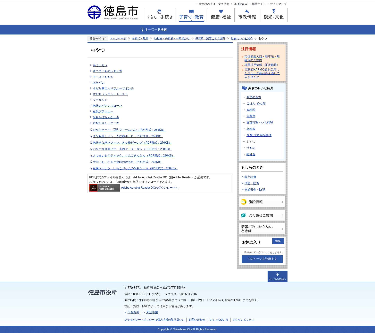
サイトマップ (278, 3)
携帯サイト (259, 3)
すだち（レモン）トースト (110, 94)
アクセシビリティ (243, 319)
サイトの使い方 (218, 319)
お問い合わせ (197, 319)
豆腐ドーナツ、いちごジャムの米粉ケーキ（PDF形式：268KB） (135, 168)
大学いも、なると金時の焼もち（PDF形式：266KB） (128, 161)
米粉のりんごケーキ (106, 123)
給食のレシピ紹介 (242, 38)
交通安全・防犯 (255, 189)
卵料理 (250, 129)
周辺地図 (152, 312)
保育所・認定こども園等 (210, 38)
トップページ (118, 38)
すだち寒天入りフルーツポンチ (113, 88)
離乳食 (250, 154)
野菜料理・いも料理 (259, 122)
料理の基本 (253, 97)
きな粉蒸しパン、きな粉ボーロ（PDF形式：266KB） (128, 136)
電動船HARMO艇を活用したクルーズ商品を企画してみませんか (262, 73)
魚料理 (250, 116)
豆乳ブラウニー (103, 111)
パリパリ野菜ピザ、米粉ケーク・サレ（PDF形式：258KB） (132, 149)
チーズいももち (103, 77)
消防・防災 (252, 183)
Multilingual (240, 3)
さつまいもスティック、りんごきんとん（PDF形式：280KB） (134, 155)
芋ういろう (100, 65)
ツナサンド (100, 100)
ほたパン (98, 82)
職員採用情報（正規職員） (262, 64)
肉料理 (250, 109)
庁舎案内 (133, 312)
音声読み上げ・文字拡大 (214, 3)
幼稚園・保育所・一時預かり (172, 38)
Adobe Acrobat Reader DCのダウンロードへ (150, 187)
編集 (278, 240)
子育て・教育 (140, 38)
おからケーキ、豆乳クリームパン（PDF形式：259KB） (129, 129)
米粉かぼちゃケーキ (106, 117)
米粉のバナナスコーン (107, 105)
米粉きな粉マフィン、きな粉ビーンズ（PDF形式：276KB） (132, 142)
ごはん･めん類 (256, 103)
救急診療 (250, 176)
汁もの (250, 147)
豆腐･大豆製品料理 (258, 135)
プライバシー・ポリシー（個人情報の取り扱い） (154, 319)
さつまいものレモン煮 (107, 71)
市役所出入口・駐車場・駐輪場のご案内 (262, 58)
